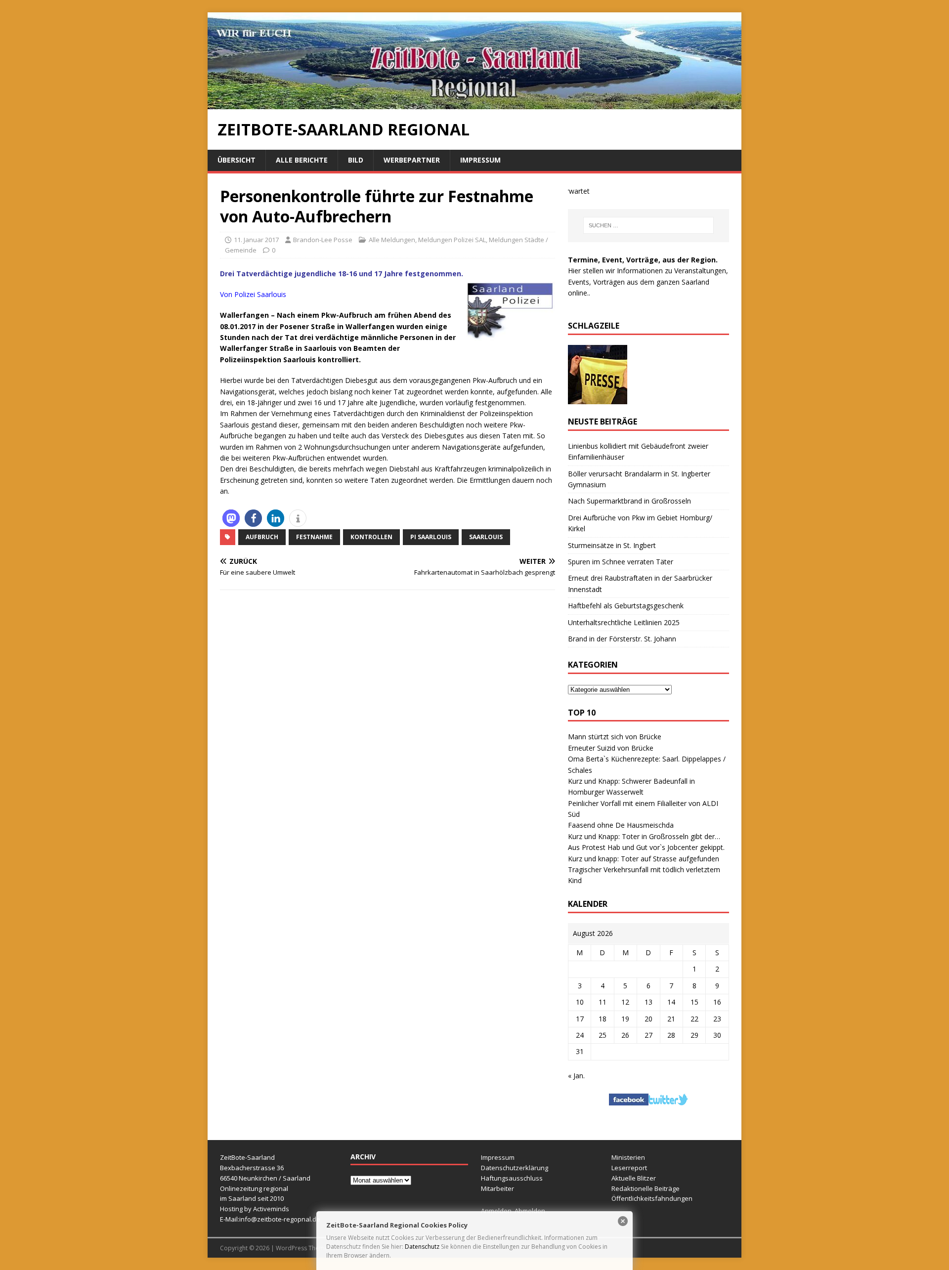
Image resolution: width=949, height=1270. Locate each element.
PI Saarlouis (430, 537)
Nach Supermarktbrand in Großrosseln (629, 501)
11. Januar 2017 (256, 239)
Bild (355, 160)
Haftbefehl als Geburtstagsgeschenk (626, 605)
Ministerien (628, 1157)
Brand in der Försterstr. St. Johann (622, 638)
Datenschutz (422, 1246)
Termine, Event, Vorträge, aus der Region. (643, 259)
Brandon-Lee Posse (322, 239)
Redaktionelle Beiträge (645, 1188)
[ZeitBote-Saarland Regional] (474, 103)
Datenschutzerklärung (514, 1167)
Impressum (480, 160)
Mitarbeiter (497, 1188)
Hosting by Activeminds (254, 1208)
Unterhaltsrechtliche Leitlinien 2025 (624, 622)
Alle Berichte (302, 160)
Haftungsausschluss (512, 1178)
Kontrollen (371, 537)
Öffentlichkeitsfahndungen (651, 1198)
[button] (231, 518)
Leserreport (629, 1167)
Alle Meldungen (392, 239)
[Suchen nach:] (648, 225)
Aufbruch (262, 537)
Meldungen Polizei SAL (452, 239)
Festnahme (314, 537)
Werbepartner (412, 160)
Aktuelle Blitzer (633, 1178)
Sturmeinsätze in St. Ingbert (612, 545)
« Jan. (576, 1075)
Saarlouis (486, 537)
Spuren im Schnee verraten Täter (620, 561)
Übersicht (236, 160)
